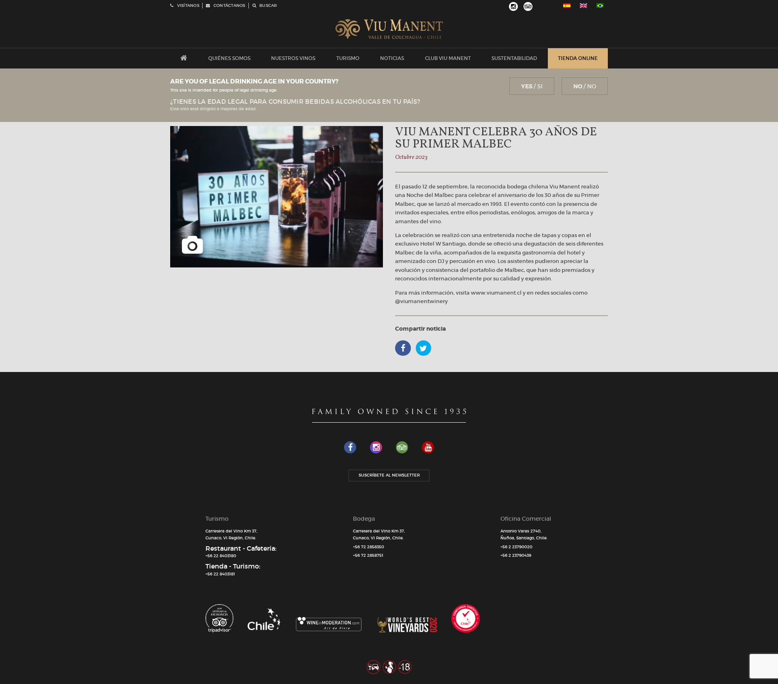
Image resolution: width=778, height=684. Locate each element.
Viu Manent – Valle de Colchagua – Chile (389, 29)
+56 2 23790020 (516, 546)
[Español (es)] (567, 5)
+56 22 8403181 (220, 574)
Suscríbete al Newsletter (389, 475)
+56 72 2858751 (368, 555)
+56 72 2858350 (368, 546)
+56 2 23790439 (515, 555)
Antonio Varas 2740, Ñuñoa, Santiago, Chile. (523, 534)
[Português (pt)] (600, 5)
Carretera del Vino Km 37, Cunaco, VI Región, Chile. (231, 534)
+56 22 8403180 (220, 555)
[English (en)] (583, 5)
